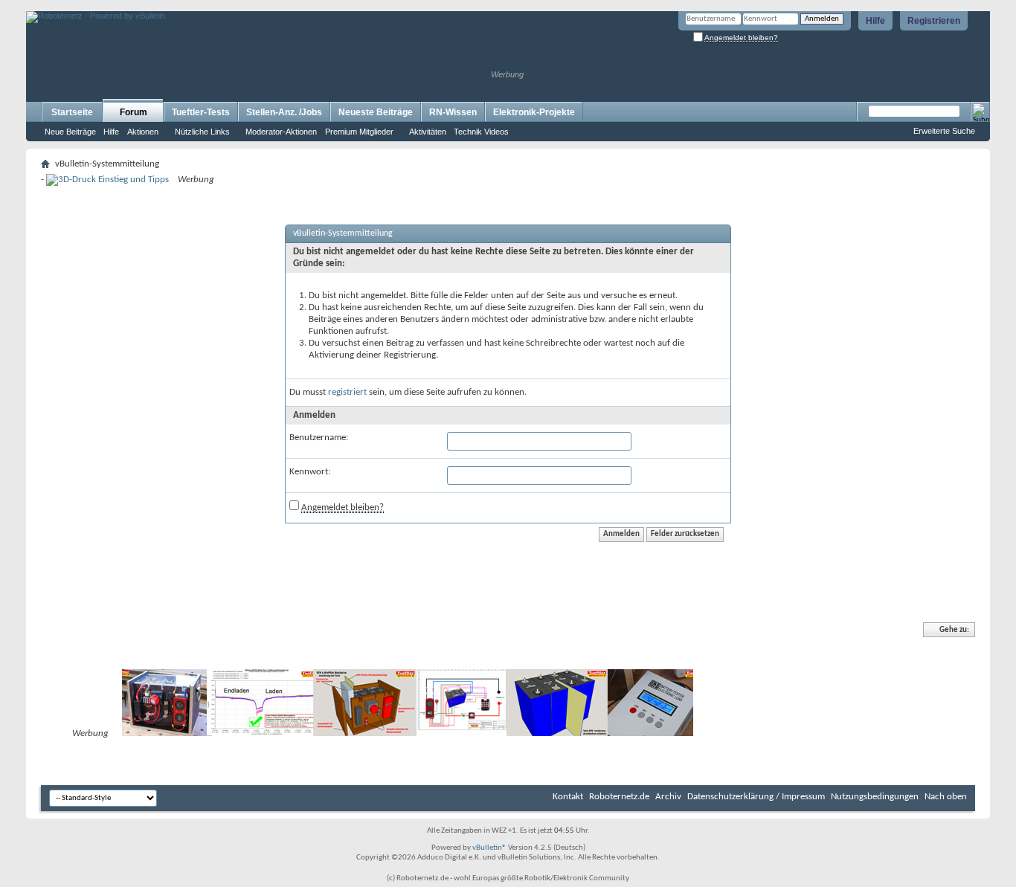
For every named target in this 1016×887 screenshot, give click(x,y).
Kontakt (568, 796)
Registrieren (933, 21)
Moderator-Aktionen (281, 131)
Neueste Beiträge (375, 112)
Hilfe (875, 21)
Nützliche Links (202, 131)
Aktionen (142, 131)
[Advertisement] (200, 5)
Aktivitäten (427, 131)
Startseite (72, 112)
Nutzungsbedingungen (875, 796)
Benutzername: (318, 437)
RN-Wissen (453, 112)
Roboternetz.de (619, 796)
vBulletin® (489, 848)
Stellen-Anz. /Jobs (284, 112)
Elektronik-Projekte (534, 112)
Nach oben (946, 796)
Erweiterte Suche (944, 130)
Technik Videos (481, 131)
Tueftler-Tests (201, 112)
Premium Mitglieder (359, 131)
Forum (133, 112)
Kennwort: (309, 472)
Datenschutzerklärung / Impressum (756, 796)
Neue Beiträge (70, 131)
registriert (347, 392)
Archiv (668, 796)
